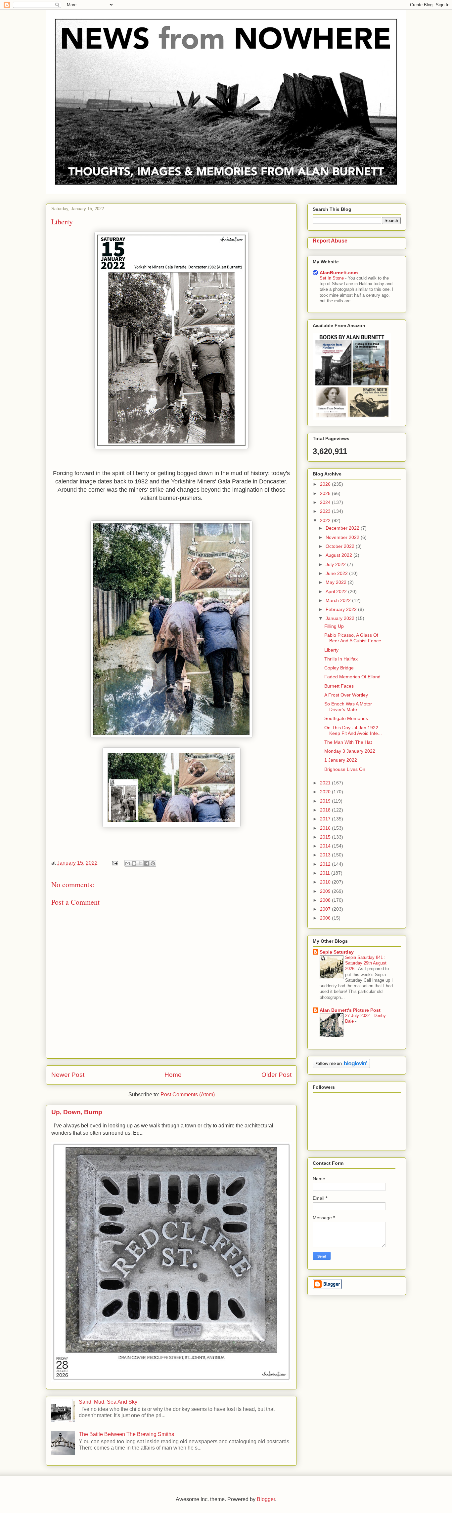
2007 (326, 909)
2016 (326, 828)
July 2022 (336, 564)
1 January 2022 (340, 760)
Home (173, 1074)
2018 (326, 810)
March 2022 (339, 600)
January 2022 (341, 618)
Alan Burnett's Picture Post (350, 1010)
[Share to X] (140, 863)
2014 (326, 846)
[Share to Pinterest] (153, 863)
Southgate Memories (346, 718)
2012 (326, 864)
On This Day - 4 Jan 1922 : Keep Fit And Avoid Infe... (353, 730)
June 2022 (337, 573)
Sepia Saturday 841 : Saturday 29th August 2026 (365, 963)
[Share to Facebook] (146, 863)
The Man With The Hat (348, 742)
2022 (326, 520)
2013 (326, 854)
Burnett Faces (339, 686)
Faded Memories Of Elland (352, 676)
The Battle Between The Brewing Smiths (126, 1434)
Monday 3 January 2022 (349, 751)
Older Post (276, 1074)
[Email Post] (114, 863)
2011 (325, 873)
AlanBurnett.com (339, 272)
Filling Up (334, 626)
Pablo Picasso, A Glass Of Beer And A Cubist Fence (352, 637)
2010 (326, 882)
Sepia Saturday (337, 952)
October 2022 (341, 546)
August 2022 (339, 555)
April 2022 (337, 591)
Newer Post (67, 1074)
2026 (326, 484)
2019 (326, 801)
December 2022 (343, 528)
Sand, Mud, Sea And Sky (108, 1402)
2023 (326, 511)
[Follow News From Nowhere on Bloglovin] (341, 1066)
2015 (326, 837)
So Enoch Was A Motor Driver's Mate (348, 706)
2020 (326, 791)
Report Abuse (330, 241)
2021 (326, 782)
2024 (326, 502)
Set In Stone (332, 278)
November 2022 (343, 537)
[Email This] (127, 863)
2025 (326, 493)
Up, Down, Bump (76, 1112)
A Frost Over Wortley (346, 695)
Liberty (331, 650)
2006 (326, 918)
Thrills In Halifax (341, 659)
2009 (326, 891)
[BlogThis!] (134, 863)
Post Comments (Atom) (187, 1094)
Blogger (266, 1499)
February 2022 (342, 609)
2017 (326, 818)
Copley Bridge (339, 667)
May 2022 (337, 582)
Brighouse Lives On (344, 769)
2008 (326, 900)
